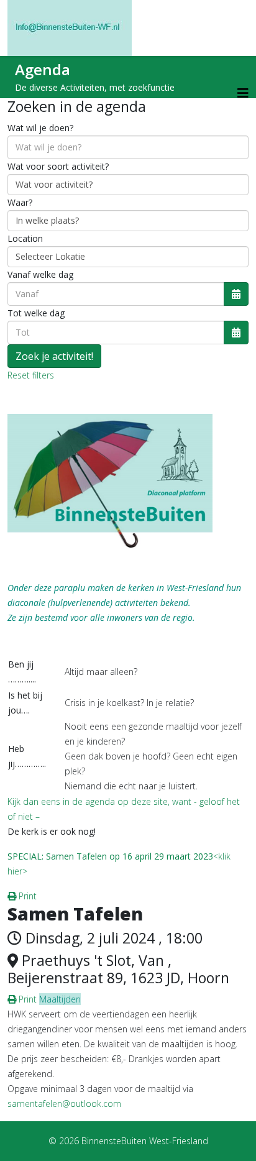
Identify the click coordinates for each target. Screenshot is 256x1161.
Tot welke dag (36, 313)
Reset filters (30, 375)
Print (26, 896)
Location (25, 238)
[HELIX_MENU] (243, 93)
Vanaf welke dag (40, 274)
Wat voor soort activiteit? (58, 166)
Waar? (19, 202)
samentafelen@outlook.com (64, 1103)
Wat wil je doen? (40, 128)
